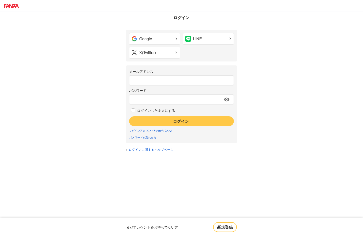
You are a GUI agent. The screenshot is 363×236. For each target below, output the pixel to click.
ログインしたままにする (156, 110)
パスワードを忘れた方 (142, 137)
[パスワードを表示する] (227, 99)
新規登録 (225, 227)
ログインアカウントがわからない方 (151, 130)
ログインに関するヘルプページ (151, 149)
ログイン (181, 121)
